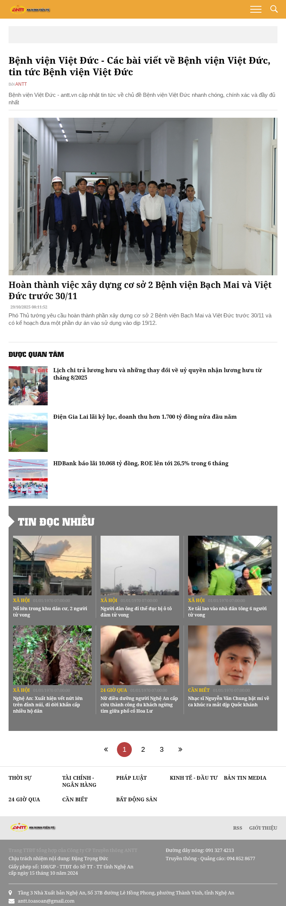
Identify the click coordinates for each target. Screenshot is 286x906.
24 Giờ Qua (114, 690)
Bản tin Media (245, 777)
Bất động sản (136, 799)
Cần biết (199, 690)
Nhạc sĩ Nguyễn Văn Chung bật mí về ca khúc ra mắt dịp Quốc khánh (228, 701)
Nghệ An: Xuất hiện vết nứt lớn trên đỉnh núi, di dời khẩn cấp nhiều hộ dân (48, 704)
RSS (237, 827)
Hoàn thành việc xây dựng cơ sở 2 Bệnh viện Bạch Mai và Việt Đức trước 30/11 (140, 290)
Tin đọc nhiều (56, 521)
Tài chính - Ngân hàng (79, 781)
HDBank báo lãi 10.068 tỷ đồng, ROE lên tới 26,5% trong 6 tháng (140, 463)
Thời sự (20, 777)
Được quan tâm (36, 354)
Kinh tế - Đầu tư (194, 777)
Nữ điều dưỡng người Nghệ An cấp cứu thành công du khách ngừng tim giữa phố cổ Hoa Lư (139, 704)
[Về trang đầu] (105, 749)
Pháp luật (131, 777)
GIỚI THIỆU (263, 827)
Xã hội (21, 600)
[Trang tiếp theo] (180, 749)
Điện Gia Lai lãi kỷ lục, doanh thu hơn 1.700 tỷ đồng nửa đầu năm (145, 416)
